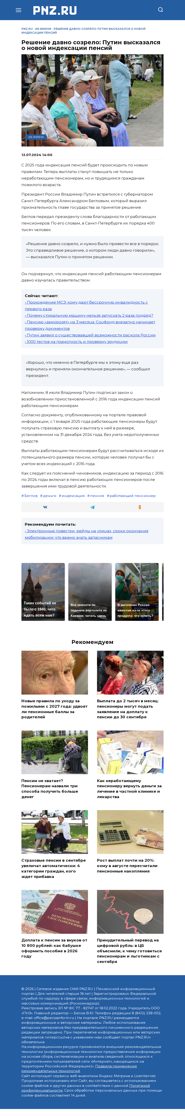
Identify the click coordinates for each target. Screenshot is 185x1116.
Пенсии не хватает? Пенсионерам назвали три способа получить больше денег (49, 788)
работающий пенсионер (133, 496)
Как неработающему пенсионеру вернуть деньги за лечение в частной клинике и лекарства (129, 788)
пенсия (97, 496)
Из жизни (43, 29)
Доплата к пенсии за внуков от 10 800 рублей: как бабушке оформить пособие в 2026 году (54, 948)
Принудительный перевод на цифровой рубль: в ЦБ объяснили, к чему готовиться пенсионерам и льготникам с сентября (129, 951)
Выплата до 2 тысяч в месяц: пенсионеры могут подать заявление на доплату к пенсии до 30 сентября (127, 709)
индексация (73, 496)
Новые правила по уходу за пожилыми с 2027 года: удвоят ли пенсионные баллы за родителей (54, 709)
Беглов (31, 496)
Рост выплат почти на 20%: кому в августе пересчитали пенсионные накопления (127, 865)
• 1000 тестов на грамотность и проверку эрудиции (76, 341)
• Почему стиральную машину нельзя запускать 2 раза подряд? (89, 315)
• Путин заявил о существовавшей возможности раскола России (90, 335)
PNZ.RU (27, 29)
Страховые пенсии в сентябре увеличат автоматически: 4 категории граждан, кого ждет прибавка (53, 868)
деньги (49, 496)
